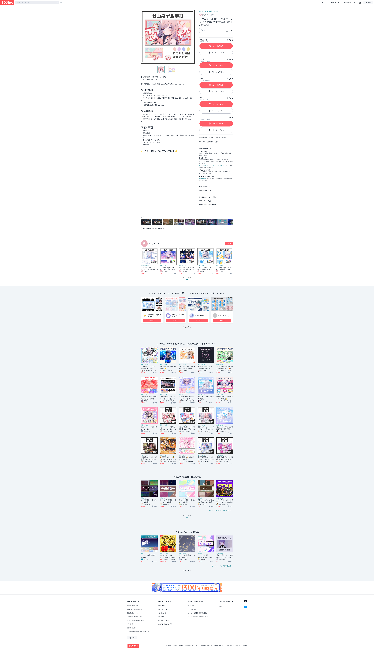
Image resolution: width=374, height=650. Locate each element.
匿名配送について (132, 613)
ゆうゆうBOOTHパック (219, 165)
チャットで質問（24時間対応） (198, 613)
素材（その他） (214, 11)
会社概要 (168, 645)
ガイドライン (195, 645)
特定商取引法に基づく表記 (207, 197)
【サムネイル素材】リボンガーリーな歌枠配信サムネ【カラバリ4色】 (149, 268)
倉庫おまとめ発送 (163, 620)
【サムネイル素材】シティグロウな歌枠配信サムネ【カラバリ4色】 (186, 268)
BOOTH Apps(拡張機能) (134, 609)
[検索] (57, 2)
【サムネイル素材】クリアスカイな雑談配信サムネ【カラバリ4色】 (205, 268)
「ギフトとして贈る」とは (209, 142)
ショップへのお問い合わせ (207, 204)
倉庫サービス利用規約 (185, 645)
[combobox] (37, 2)
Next (193, 36)
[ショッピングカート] (360, 2)
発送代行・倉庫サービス (134, 616)
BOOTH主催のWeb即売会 (166, 624)
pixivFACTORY (203, 178)
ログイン (323, 2)
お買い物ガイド (162, 609)
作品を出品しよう (349, 2)
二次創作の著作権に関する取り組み (138, 631)
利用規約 (175, 645)
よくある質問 (192, 609)
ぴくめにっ (154, 243)
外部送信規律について (220, 645)
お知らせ (191, 605)
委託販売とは (131, 628)
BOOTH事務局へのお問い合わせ (198, 616)
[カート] (212, 14)
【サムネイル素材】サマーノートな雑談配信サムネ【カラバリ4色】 (223, 268)
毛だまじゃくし (223, 316)
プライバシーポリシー (206, 201)
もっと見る (187, 327)
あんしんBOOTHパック (205, 165)
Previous (142, 36)
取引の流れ (204, 186)
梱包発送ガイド (132, 624)
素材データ (202, 11)
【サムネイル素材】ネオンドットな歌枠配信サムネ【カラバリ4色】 (167, 268)
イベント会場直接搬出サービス (136, 620)
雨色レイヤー (199, 316)
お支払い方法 (205, 190)
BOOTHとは (335, 2)
